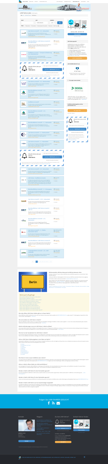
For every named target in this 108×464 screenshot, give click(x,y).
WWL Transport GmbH (32, 86)
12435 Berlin (57, 53)
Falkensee (73, 286)
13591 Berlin (57, 82)
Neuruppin (64, 287)
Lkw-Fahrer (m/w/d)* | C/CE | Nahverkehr (39, 199)
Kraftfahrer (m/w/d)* (33, 102)
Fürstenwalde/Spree (58, 287)
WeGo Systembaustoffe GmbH (33, 184)
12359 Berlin (57, 133)
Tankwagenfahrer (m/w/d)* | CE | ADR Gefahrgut (38, 251)
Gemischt (50, 25)
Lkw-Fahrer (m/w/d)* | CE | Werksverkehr (39, 81)
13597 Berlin (57, 91)
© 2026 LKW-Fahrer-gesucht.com (28, 457)
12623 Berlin (57, 209)
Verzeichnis (31, 1)
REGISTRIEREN (83, 1)
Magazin (36, 1)
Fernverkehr (33, 25)
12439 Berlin (57, 169)
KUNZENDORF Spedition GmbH (33, 106)
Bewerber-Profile (67, 1)
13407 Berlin (57, 232)
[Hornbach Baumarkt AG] (23, 201)
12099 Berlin (57, 219)
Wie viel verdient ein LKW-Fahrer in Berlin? (27, 298)
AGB (52, 457)
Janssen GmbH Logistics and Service (34, 147)
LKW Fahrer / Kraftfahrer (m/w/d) (36, 178)
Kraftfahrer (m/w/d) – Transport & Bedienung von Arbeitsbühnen (40, 53)
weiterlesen (84, 99)
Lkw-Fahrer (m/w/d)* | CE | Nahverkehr (38, 31)
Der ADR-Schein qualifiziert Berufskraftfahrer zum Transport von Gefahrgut (44, 425)
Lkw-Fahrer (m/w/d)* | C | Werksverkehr (38, 132)
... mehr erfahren (61, 329)
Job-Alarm (67, 457)
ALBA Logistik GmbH (31, 48)
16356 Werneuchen (58, 111)
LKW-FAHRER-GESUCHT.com (63, 315)
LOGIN (88, 1)
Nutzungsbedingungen (46, 457)
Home (23, 15)
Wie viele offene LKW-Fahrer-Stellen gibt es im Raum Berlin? (30, 296)
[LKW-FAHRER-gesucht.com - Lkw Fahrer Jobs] (20, 1)
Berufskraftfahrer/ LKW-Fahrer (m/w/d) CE (39, 240)
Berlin (56, 178)
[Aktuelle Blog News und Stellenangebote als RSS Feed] (53, 403)
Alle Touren (56, 25)
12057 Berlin (57, 102)
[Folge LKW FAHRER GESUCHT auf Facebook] (48, 403)
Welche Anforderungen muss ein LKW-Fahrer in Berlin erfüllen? (31, 299)
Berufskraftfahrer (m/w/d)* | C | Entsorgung (40, 189)
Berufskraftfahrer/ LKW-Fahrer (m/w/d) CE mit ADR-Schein (39, 41)
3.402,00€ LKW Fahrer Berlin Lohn (72, 278)
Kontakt (62, 457)
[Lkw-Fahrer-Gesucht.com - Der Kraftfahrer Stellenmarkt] (25, 7)
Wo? (37, 20)
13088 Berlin (57, 31)
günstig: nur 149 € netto (74, 55)
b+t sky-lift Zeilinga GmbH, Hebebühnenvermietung (37, 59)
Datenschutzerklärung (46, 76)
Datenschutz (57, 457)
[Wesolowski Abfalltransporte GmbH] (23, 191)
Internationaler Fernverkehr (42, 25)
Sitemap (71, 457)
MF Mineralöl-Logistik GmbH (33, 97)
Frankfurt (64, 286)
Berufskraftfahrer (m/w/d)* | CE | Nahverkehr (37, 91)
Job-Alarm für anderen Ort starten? (52, 72)
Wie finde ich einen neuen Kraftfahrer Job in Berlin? (28, 304)
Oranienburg (68, 286)
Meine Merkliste (43, 1)
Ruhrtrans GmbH (31, 256)
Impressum (38, 457)
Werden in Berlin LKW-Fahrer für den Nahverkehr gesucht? (30, 308)
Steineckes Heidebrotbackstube (33, 236)
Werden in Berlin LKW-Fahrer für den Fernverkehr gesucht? (30, 307)
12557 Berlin (57, 190)
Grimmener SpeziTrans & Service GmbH (35, 173)
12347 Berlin (57, 200)
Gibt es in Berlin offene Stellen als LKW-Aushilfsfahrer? (29, 305)
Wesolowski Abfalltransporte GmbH (34, 194)
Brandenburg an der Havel (57, 286)
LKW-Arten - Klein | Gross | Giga (43, 431)
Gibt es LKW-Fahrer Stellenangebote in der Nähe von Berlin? (30, 302)
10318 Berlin (57, 123)
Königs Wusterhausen (25, 352)
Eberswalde (77, 286)
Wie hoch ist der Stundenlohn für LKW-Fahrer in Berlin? (29, 301)
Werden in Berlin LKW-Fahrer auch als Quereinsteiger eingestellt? (31, 309)
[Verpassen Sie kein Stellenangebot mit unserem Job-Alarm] (58, 403)
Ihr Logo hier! (77, 110)
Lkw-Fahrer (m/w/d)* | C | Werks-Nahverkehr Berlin (37, 230)
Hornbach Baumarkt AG (32, 203)
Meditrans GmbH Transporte (33, 137)
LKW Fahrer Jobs (28, 15)
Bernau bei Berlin (83, 286)
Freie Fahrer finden (77, 36)
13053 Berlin (57, 41)
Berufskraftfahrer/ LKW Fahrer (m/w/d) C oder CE (38, 208)
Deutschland (57, 252)
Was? (22, 20)
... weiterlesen (33, 316)
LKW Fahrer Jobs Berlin (61, 281)
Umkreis (52, 20)
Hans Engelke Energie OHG (33, 225)
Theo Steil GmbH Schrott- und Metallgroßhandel (36, 36)
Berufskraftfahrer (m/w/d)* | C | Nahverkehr (40, 122)
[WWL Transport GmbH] (23, 83)
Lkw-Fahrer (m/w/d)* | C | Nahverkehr (38, 141)
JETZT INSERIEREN (77, 58)
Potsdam (50, 286)
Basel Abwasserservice (32, 128)
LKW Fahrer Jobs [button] (59, 1)
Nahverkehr (28, 25)
